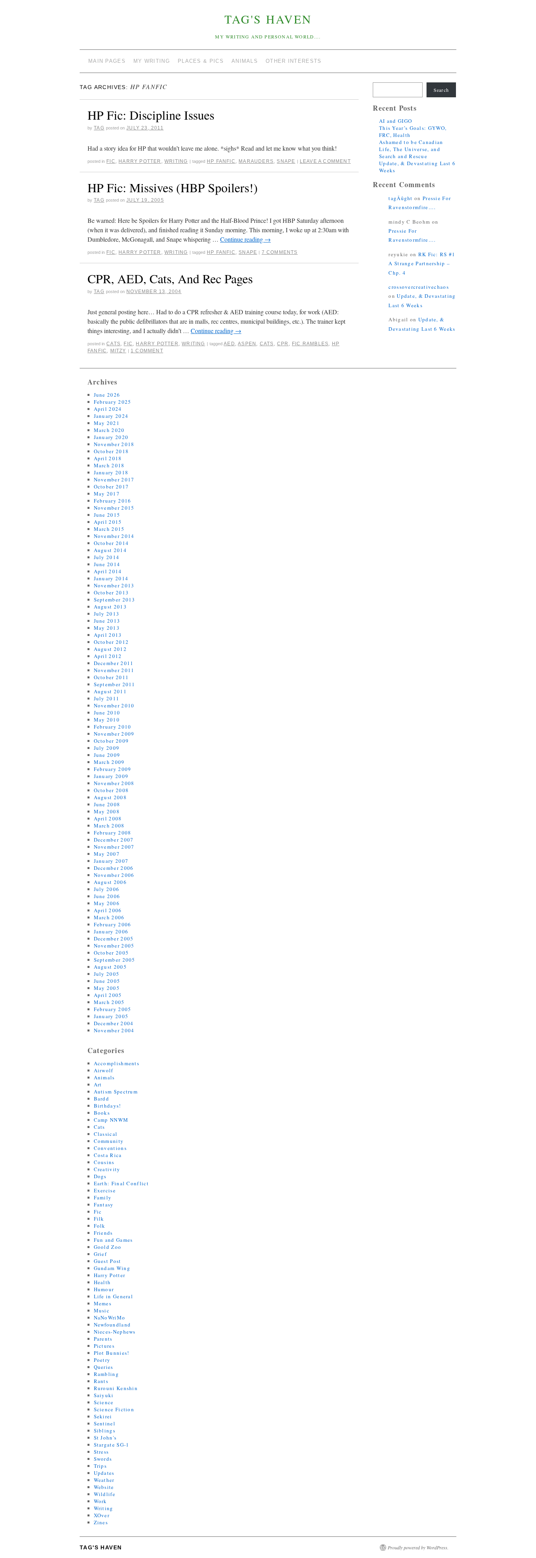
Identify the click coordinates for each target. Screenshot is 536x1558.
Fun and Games (113, 1239)
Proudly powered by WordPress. (418, 1547)
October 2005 (111, 952)
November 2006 (114, 874)
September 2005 (114, 959)
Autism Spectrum (116, 1091)
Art (98, 1084)
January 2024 (111, 415)
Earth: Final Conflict (121, 1183)
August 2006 (110, 882)
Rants (101, 1381)
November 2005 (114, 945)
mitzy (118, 351)
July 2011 (107, 698)
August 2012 (110, 648)
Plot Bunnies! (111, 1352)
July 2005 (107, 973)
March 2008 (109, 825)
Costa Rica (108, 1155)
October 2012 (111, 641)
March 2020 (109, 430)
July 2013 (107, 613)
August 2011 (110, 691)
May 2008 (107, 811)
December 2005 (114, 938)
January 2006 (111, 931)
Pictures (104, 1345)
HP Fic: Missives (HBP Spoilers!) (173, 187)
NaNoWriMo (110, 1317)
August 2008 (110, 797)
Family (103, 1197)
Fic (110, 161)
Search (441, 90)
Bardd (101, 1098)
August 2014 (110, 550)
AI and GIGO (395, 120)
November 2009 (114, 733)
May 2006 (107, 903)
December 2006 (114, 867)
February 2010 (112, 726)
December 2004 (114, 1023)
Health (102, 1282)
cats (267, 343)
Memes (103, 1303)
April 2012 (108, 656)
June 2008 (107, 804)
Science (104, 1402)
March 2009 (109, 761)
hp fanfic (221, 161)
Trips (100, 1465)
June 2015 (107, 514)
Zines (101, 1522)
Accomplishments (117, 1063)
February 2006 (112, 924)
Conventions (110, 1148)
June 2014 (107, 564)
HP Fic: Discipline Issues (151, 114)
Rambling (106, 1374)
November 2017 (114, 479)
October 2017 (111, 486)
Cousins (104, 1162)
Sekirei (103, 1416)
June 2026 (107, 394)
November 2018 (114, 444)
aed (229, 343)
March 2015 (109, 528)
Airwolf (103, 1070)
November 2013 (114, 585)
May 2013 (107, 627)
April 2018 (108, 458)
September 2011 (114, 684)
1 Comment (147, 351)
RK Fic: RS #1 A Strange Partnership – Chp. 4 (421, 263)
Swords (103, 1458)
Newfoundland (112, 1324)
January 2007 (111, 860)
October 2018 (111, 451)
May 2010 (107, 719)
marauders (256, 161)
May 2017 (107, 493)
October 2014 (111, 543)
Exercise (105, 1190)
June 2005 (107, 980)
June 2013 (107, 620)
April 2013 (108, 634)
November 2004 (114, 1030)
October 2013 (111, 592)
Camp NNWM (111, 1119)
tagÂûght (400, 198)
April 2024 (108, 408)
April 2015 (108, 521)
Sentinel (104, 1423)
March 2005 (109, 1002)
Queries (103, 1366)
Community (109, 1140)
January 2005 (111, 1016)
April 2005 (108, 995)
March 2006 (109, 917)
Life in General (113, 1296)
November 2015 (114, 507)
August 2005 (110, 966)
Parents (103, 1338)
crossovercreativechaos (418, 286)
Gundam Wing (112, 1268)
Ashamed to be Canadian (411, 142)
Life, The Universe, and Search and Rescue (409, 153)
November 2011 (114, 670)
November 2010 (114, 705)
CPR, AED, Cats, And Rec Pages (170, 278)
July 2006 (107, 889)
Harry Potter (140, 161)
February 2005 (112, 1009)
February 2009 (112, 769)
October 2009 (111, 740)
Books (102, 1112)
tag (99, 128)
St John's (105, 1437)
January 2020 (111, 437)
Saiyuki (104, 1395)
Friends (103, 1232)
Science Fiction (114, 1409)
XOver (102, 1515)
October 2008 (111, 790)
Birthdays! (107, 1105)
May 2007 (107, 853)
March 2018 (109, 465)
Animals (104, 1077)
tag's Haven (268, 19)
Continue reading (245, 239)
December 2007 (114, 839)
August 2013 (110, 606)
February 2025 (112, 401)
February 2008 (112, 832)
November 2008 (114, 783)
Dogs (100, 1176)
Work (100, 1501)
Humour (104, 1289)
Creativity (107, 1169)
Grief (100, 1253)
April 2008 (108, 818)
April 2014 (108, 571)
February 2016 (112, 500)
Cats (113, 343)
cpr (283, 343)
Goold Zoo (108, 1246)
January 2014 (111, 578)
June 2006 (107, 896)
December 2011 (114, 663)
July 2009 (107, 747)
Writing (176, 161)
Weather (104, 1479)
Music (102, 1310)
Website (104, 1487)
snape (286, 161)
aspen (247, 343)
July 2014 (107, 557)
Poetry (102, 1359)
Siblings (104, 1430)
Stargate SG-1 (111, 1444)
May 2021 (107, 422)
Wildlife (104, 1494)
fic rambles (310, 343)
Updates (104, 1472)
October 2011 (111, 677)
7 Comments (280, 252)
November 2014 (114, 535)
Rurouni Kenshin (116, 1388)
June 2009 (107, 754)
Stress (101, 1451)
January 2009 (111, 776)
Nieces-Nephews (115, 1331)
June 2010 (107, 712)
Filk (99, 1218)
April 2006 (108, 910)
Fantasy (104, 1204)
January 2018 (111, 472)
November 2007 (114, 846)
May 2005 (107, 987)
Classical (106, 1133)
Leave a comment (325, 161)
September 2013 (114, 599)
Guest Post (107, 1261)
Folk (100, 1225)
